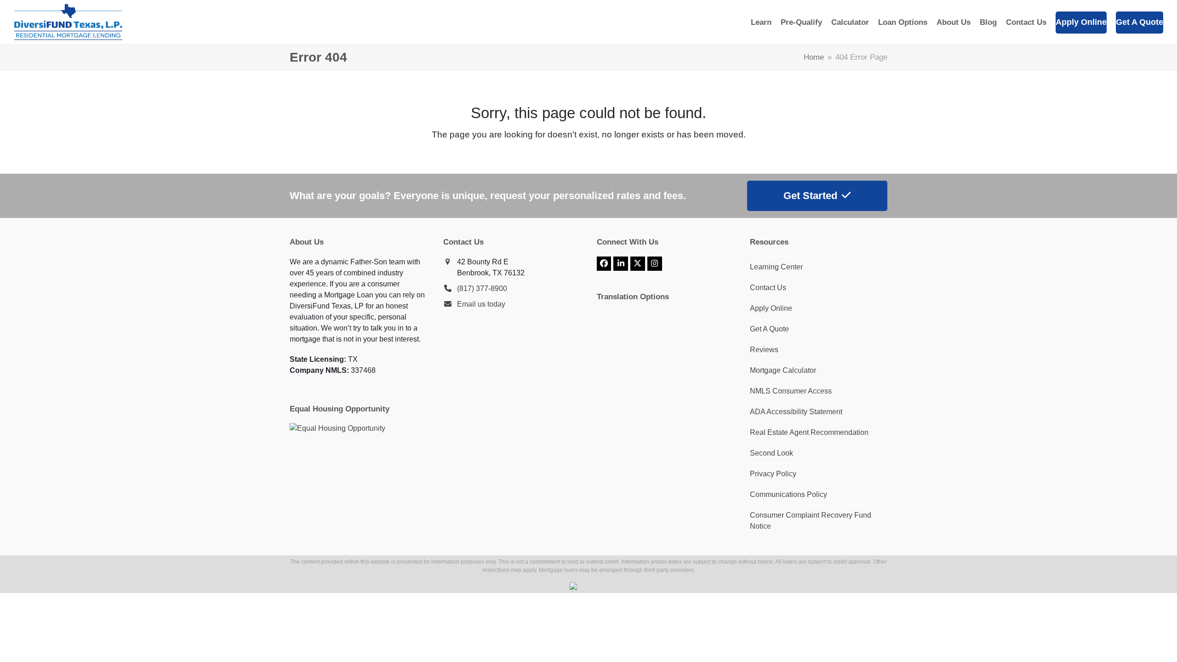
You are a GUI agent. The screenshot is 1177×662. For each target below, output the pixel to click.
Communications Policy (788, 494)
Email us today (481, 304)
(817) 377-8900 (482, 288)
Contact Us (768, 287)
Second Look (771, 453)
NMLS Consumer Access (791, 391)
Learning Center (776, 267)
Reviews (764, 350)
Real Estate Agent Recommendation (809, 432)
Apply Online (771, 308)
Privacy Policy (773, 474)
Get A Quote (769, 329)
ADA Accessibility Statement (796, 412)
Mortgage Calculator (783, 370)
